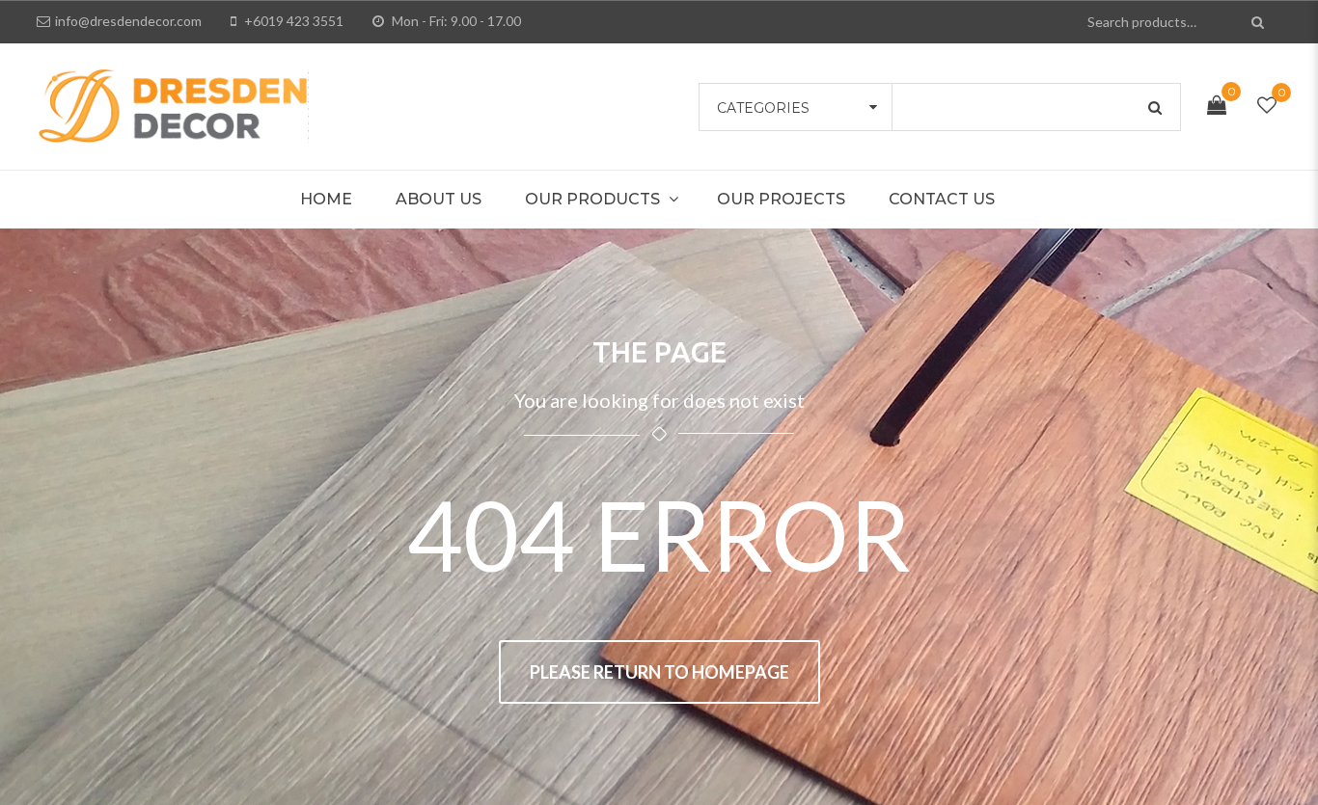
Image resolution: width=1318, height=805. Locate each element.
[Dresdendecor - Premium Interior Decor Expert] (173, 104)
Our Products (592, 199)
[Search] (1259, 21)
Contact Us (942, 199)
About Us (438, 199)
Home (326, 199)
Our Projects (781, 199)
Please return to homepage (659, 672)
